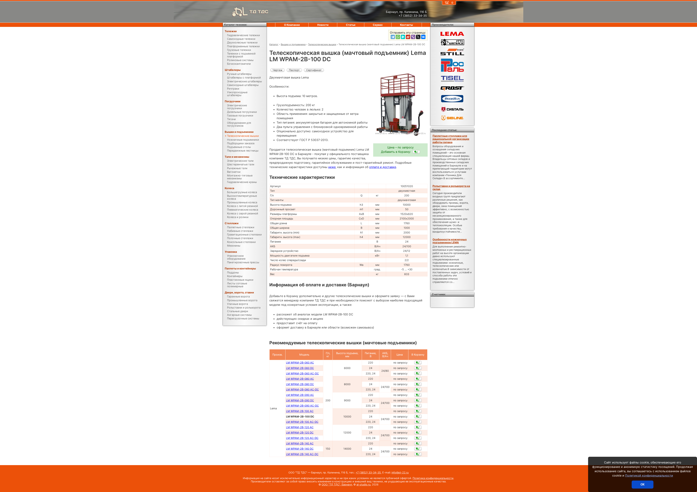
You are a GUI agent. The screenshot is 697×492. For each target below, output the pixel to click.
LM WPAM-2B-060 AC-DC (302, 373)
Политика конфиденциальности (433, 478)
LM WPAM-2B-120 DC (299, 432)
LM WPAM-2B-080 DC (300, 384)
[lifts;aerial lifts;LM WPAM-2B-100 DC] (416, 152)
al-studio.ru (363, 484)
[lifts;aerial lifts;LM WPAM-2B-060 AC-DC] (418, 373)
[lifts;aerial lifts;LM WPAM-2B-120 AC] (418, 427)
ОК (643, 484)
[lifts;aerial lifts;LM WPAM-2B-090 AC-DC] (418, 406)
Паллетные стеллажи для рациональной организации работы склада (451, 139)
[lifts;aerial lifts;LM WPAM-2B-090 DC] (418, 400)
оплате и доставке (382, 167)
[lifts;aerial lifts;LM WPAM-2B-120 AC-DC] (418, 438)
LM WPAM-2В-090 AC (300, 394)
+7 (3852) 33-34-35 (368, 472)
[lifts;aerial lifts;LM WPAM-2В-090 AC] (418, 395)
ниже (332, 167)
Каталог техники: (235, 24)
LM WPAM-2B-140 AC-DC (302, 454)
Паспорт (294, 70)
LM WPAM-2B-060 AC (300, 362)
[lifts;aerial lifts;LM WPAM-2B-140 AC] (418, 443)
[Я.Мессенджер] (403, 37)
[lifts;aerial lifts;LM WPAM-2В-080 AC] (418, 379)
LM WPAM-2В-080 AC (300, 378)
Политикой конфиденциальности (649, 475)
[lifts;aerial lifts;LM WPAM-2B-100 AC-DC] (418, 422)
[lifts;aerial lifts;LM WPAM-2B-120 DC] (418, 432)
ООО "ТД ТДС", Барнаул (337, 484)
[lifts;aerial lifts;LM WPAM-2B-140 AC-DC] (418, 454)
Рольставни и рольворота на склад (451, 187)
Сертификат (314, 70)
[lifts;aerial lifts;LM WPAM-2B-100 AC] (418, 411)
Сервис (378, 24)
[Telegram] (393, 37)
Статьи (350, 24)
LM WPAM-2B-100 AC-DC (302, 421)
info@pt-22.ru (400, 472)
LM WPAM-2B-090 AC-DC (302, 405)
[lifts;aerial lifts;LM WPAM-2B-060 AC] (418, 362)
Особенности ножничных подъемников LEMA (450, 241)
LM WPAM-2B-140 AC (299, 443)
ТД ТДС (258, 12)
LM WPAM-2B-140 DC (299, 448)
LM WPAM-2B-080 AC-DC (302, 389)
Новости (323, 24)
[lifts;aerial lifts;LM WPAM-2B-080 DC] (418, 384)
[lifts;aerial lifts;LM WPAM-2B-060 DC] (418, 368)
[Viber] (413, 37)
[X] (418, 37)
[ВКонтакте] (423, 37)
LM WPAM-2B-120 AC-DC (302, 437)
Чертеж (277, 70)
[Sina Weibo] (408, 37)
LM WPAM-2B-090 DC (300, 400)
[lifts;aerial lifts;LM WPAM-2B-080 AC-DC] (418, 389)
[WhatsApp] (398, 37)
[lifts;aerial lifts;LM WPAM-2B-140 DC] (418, 449)
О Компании (292, 24)
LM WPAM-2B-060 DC (300, 368)
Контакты (406, 24)
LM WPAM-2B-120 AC (299, 427)
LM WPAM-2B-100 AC (299, 411)
